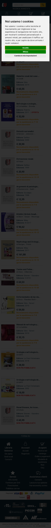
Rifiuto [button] (25, 52)
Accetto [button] (25, 48)
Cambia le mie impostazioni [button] (25, 56)
